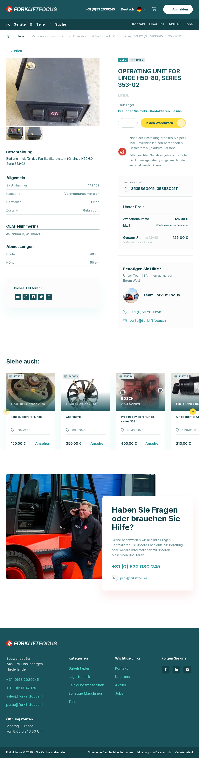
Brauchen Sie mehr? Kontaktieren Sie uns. (150, 111)
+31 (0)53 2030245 (100, 9)
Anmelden (180, 9)
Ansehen (42, 443)
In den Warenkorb (159, 123)
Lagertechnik (79, 677)
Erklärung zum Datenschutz (154, 752)
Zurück (16, 51)
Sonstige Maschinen (85, 693)
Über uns (157, 24)
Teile (20, 36)
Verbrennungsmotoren (48, 36)
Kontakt (138, 24)
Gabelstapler (79, 668)
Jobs (188, 24)
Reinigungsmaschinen (86, 685)
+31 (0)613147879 (21, 688)
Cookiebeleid (184, 752)
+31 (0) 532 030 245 (136, 567)
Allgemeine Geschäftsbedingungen (110, 752)
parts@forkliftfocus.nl (134, 578)
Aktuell (174, 24)
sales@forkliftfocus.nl (24, 696)
